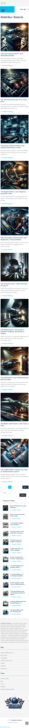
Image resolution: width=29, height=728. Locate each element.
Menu (22, 9)
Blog (2, 681)
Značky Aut (4, 668)
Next (25, 487)
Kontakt (3, 686)
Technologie (4, 658)
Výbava (3, 663)
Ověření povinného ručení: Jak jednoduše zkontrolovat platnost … (17, 593)
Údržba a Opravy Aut (6, 660)
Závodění (3, 666)
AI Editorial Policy (5, 727)
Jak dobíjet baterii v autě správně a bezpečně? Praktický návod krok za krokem (12, 331)
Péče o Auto (4, 655)
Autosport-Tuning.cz (7, 65)
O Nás (2, 684)
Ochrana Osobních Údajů (7, 689)
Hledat (4, 492)
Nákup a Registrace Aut (7, 652)
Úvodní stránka (5, 678)
